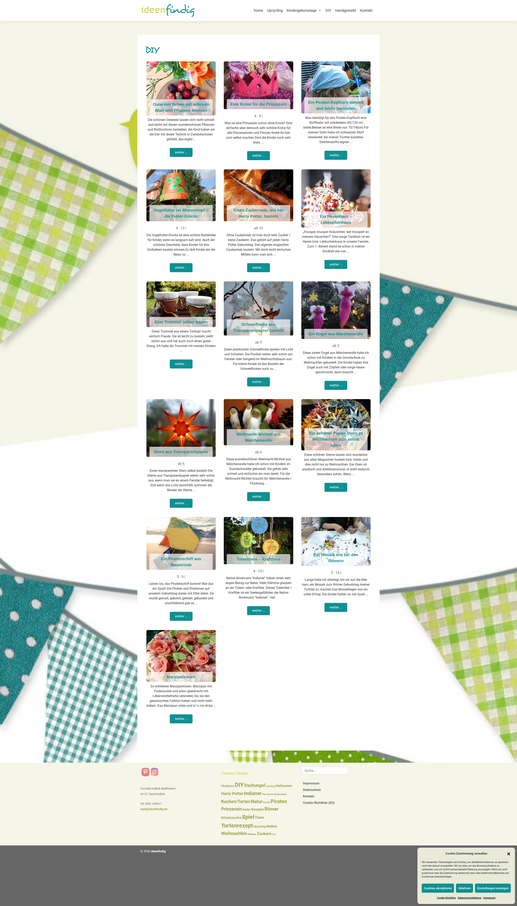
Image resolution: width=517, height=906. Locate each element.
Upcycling (275, 10)
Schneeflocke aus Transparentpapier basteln (258, 327)
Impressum (489, 898)
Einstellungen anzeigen (493, 888)
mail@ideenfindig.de (153, 809)
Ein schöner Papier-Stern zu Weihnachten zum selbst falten (336, 439)
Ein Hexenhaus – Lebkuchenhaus (336, 219)
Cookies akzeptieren (438, 888)
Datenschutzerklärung (469, 898)
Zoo (274, 834)
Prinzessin (231, 809)
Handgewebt (345, 10)
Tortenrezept (237, 825)
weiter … (181, 152)
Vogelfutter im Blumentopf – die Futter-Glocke (181, 213)
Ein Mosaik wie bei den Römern (336, 558)
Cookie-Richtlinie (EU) (319, 803)
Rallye (247, 809)
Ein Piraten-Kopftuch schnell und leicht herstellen (336, 105)
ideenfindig (158, 851)
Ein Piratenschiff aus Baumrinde (181, 562)
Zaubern (264, 834)
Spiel (248, 817)
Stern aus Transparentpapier (181, 452)
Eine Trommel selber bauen (181, 322)
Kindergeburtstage (302, 10)
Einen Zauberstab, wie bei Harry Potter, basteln (258, 213)
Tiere (259, 817)
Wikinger (251, 834)
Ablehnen (464, 888)
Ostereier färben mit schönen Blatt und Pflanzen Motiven (181, 107)
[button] (509, 854)
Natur (257, 801)
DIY (328, 10)
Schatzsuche (231, 818)
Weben (272, 826)
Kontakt (366, 10)
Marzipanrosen (181, 677)
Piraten (279, 801)
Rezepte (257, 809)
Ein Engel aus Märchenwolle (336, 334)
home (258, 10)
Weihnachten (234, 833)
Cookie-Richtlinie (446, 898)
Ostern (266, 802)
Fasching (270, 786)
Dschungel (254, 785)
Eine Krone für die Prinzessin (258, 104)
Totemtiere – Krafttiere (258, 559)
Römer (271, 809)
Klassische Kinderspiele (274, 794)
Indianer (253, 793)
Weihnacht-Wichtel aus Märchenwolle (258, 437)
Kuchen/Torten (235, 801)
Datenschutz (312, 790)
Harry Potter (232, 793)
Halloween (283, 786)
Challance (227, 786)
